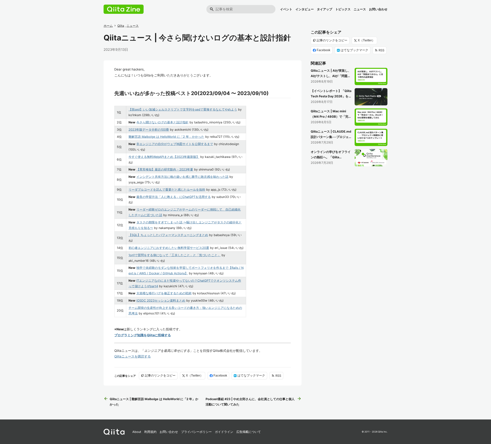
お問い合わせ (378, 9)
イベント (286, 9)
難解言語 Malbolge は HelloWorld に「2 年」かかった (166, 137)
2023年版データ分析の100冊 (149, 129)
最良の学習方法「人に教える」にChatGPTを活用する (173, 197)
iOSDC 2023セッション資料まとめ (160, 300)
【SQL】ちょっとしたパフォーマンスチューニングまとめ (168, 235)
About (136, 432)
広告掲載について (248, 432)
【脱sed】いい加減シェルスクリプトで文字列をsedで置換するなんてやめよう (183, 109)
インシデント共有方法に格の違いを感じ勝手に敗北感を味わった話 (182, 177)
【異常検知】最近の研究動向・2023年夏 (164, 169)
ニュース (360, 9)
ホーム (108, 26)
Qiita (120, 26)
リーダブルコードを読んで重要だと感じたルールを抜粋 (167, 189)
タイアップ (324, 9)
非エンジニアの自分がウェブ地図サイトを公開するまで (174, 144)
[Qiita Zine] (124, 9)
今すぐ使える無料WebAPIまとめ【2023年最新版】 (164, 157)
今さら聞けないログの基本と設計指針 (162, 122)
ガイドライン (224, 432)
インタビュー (304, 9)
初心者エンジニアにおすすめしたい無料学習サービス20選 (169, 248)
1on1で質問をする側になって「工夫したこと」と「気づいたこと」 (175, 255)
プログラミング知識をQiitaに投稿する (142, 335)
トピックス (343, 9)
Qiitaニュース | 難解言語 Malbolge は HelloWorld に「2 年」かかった (151, 401)
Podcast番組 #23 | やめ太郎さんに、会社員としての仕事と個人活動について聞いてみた (254, 401)
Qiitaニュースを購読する (132, 356)
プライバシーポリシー (196, 432)
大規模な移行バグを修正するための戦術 (164, 293)
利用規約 (150, 432)
